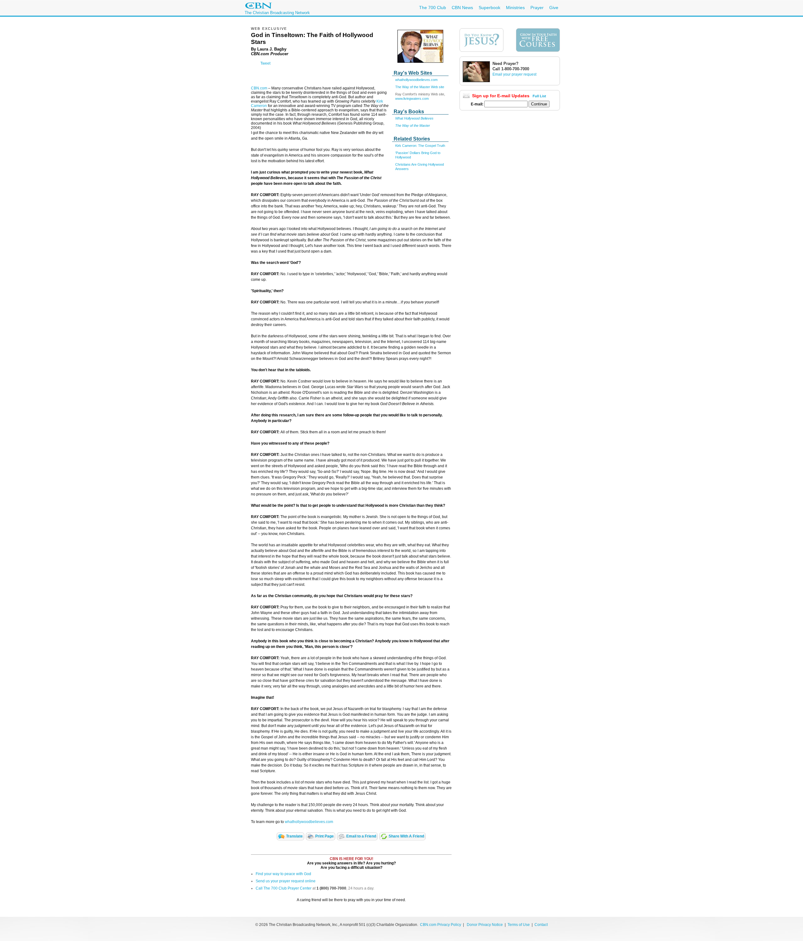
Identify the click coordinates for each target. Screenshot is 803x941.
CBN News (462, 7)
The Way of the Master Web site (419, 87)
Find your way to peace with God (283, 874)
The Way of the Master (412, 125)
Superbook (489, 7)
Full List (539, 96)
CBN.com (259, 88)
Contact (541, 924)
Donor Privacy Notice (485, 924)
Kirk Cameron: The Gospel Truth (420, 145)
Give (553, 7)
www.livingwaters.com (412, 98)
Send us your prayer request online (286, 881)
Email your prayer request (514, 74)
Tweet (265, 63)
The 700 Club (432, 7)
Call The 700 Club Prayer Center (283, 888)
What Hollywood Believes (414, 118)
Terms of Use (519, 924)
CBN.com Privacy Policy (440, 924)
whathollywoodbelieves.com (416, 80)
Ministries (515, 7)
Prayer (537, 7)
